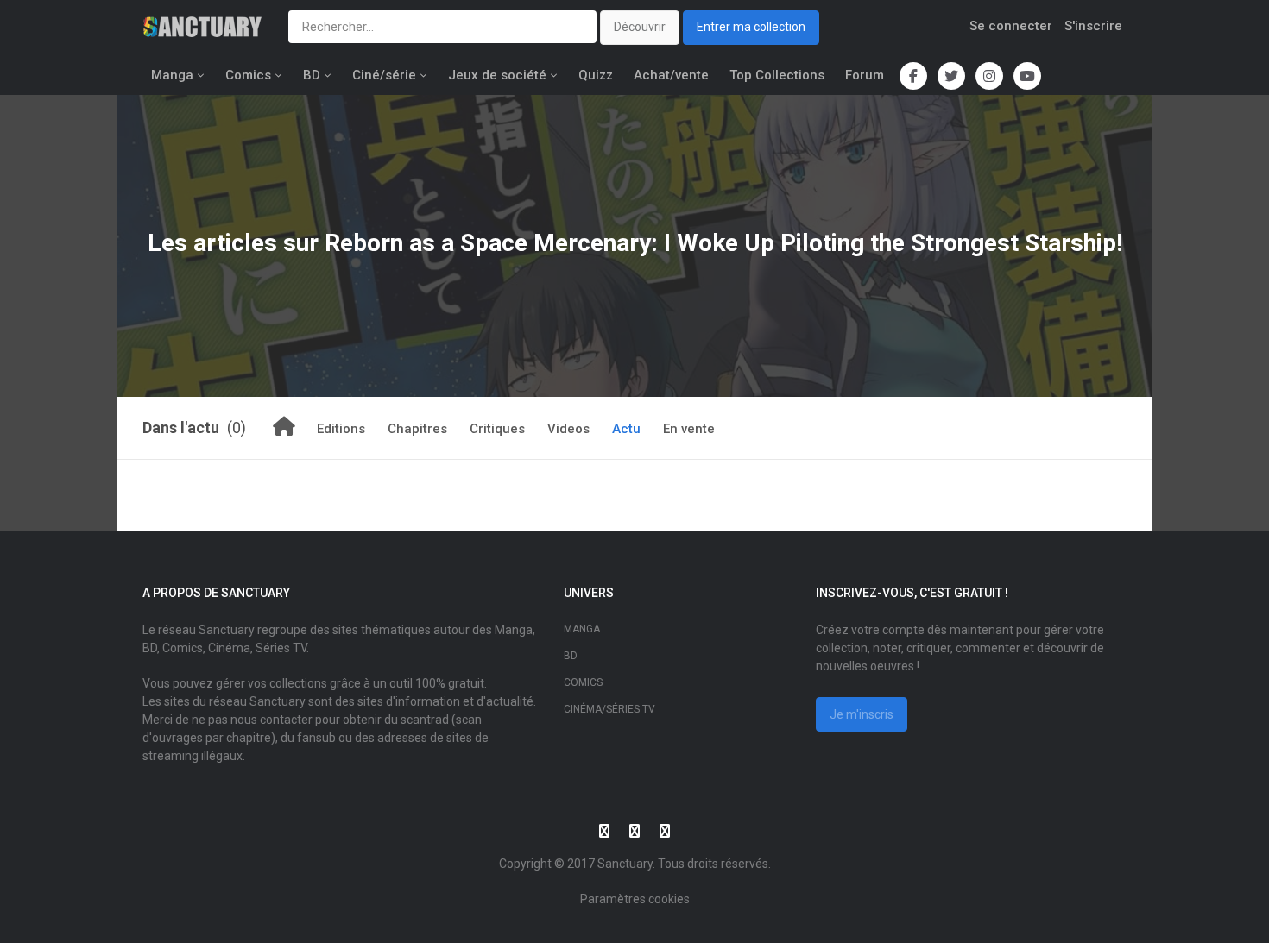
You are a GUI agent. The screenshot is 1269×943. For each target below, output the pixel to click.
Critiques (497, 429)
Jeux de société (497, 75)
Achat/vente (671, 75)
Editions (341, 429)
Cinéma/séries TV (609, 709)
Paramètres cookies (635, 899)
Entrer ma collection (751, 27)
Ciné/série (384, 75)
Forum (864, 75)
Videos (568, 429)
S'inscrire (1093, 26)
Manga (172, 75)
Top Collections (776, 75)
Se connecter (1010, 26)
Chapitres (417, 429)
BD (311, 75)
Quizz (595, 75)
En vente (689, 429)
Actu (626, 429)
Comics (248, 75)
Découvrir (640, 27)
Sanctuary (625, 864)
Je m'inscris (861, 714)
